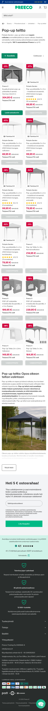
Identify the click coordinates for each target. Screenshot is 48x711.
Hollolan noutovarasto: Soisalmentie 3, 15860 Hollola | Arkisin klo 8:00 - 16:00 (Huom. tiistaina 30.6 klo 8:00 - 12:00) (22, 662)
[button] (40, 703)
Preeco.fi (26, 699)
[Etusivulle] (24, 7)
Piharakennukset (19, 23)
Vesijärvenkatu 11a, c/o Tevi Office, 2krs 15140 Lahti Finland (24, 656)
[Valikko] (2, 7)
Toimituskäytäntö (24, 706)
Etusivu (9, 23)
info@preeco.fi (7, 649)
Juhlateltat (31, 23)
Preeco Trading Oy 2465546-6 (13, 645)
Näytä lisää (9, 467)
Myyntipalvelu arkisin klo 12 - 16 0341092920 (18, 652)
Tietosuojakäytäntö (8, 703)
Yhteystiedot (32, 703)
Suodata (11, 55)
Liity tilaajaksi (24, 524)
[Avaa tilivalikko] (40, 7)
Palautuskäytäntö (21, 703)
